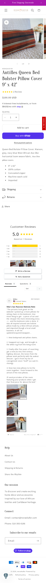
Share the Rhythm (13, 474)
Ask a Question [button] (24, 277)
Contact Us (10, 461)
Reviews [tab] (8, 284)
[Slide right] (28, 63)
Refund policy (20, 575)
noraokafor (21, 571)
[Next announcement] (41, 2)
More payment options (23, 142)
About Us (9, 455)
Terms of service (24, 579)
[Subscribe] (37, 540)
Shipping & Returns (14, 468)
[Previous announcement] (4, 2)
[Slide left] (17, 63)
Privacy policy (34, 575)
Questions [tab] (24, 284)
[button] (6, 10)
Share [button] (7, 206)
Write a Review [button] (24, 271)
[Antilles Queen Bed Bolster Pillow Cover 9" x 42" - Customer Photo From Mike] (14, 263)
